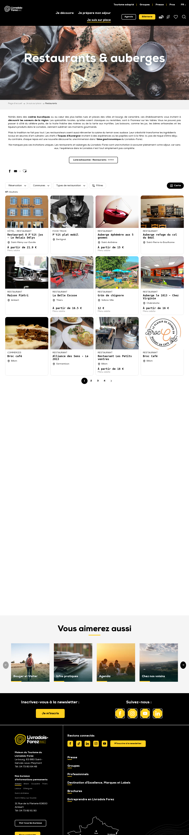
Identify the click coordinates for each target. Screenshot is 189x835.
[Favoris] (176, 17)
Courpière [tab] (35, 784)
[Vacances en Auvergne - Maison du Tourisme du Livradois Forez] (13, 9)
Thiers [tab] (44, 784)
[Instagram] (96, 744)
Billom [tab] (26, 784)
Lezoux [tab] (18, 788)
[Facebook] (70, 744)
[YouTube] (104, 744)
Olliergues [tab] (27, 788)
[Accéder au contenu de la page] (94, 88)
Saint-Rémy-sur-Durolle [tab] (25, 798)
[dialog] (128, 743)
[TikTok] (79, 744)
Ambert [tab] (18, 784)
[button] (182, 4)
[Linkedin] (87, 744)
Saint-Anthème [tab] (22, 793)
